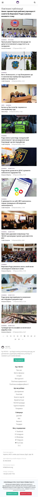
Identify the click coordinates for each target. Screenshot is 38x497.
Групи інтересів (19, 406)
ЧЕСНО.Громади (19, 403)
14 (10, 336)
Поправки (19, 408)
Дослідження (19, 391)
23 (19, 339)
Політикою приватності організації (24, 489)
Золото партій (19, 397)
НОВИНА (4, 39)
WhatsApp (19, 437)
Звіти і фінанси (19, 373)
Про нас (19, 370)
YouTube (20, 443)
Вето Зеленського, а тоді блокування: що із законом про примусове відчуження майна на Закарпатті (17, 77)
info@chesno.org (8, 467)
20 (31, 336)
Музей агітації (19, 400)
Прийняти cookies (12, 493)
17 (21, 336)
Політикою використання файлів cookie (13, 489)
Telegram (19, 440)
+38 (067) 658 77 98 (9, 474)
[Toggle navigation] (2, 2)
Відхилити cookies (26, 493)
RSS (19, 419)
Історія (19, 376)
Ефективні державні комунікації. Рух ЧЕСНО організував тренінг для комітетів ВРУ (17, 236)
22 (15, 339)
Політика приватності (19, 381)
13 (7, 336)
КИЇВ (2, 105)
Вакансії (19, 421)
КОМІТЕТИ (11, 168)
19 (28, 336)
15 (14, 336)
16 (17, 336)
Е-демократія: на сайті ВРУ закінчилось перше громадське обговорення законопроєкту (16, 203)
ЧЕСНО (7, 347)
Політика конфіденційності (19, 384)
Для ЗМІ (19, 416)
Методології (19, 379)
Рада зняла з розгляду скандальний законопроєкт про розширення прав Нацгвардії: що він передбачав (15, 140)
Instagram (19, 434)
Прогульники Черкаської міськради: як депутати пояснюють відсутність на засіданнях (16, 44)
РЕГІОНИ (11, 39)
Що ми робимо (19, 388)
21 (34, 336)
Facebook (19, 431)
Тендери (19, 424)
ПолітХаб (19, 394)
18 (24, 336)
